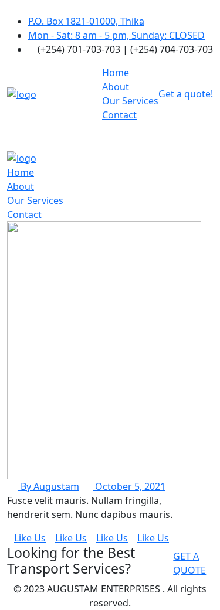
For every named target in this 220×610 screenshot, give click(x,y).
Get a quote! (185, 93)
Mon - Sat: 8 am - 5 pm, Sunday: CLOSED (116, 35)
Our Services (130, 100)
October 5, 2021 (129, 486)
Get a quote (189, 563)
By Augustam (48, 486)
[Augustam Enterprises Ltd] (21, 93)
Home (115, 72)
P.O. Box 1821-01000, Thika (86, 21)
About (115, 86)
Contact (119, 114)
